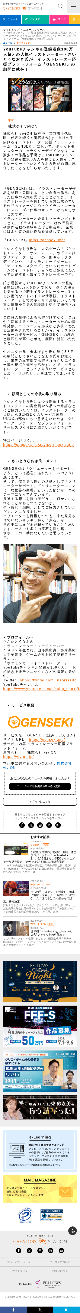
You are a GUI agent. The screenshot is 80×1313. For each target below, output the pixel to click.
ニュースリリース (34, 29)
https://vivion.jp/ (18, 757)
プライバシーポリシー (20, 1262)
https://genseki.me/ (47, 240)
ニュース (7, 43)
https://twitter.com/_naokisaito (48, 680)
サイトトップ (11, 29)
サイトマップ (20, 1270)
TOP (72, 1232)
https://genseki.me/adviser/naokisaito (38, 444)
